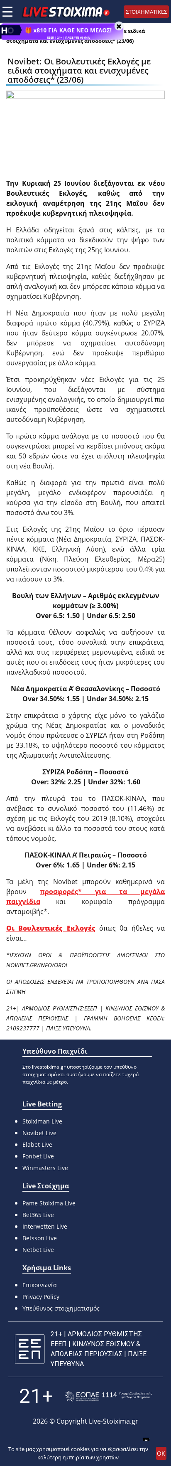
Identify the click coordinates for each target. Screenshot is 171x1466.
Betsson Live (39, 1238)
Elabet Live (37, 1144)
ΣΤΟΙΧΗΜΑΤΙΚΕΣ (146, 11)
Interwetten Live (44, 1226)
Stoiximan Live (42, 1121)
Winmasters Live (45, 1168)
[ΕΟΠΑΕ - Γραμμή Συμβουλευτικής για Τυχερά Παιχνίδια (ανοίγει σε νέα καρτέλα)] (108, 1396)
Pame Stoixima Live (49, 1203)
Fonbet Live (38, 1156)
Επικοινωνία (39, 1285)
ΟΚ (161, 1453)
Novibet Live (39, 1133)
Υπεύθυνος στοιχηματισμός (61, 1308)
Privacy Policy (40, 1297)
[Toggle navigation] (7, 11)
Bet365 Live (38, 1215)
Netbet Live (38, 1250)
